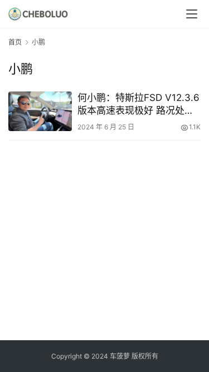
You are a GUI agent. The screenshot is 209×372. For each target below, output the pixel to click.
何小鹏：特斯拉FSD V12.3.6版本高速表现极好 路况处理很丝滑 (138, 104)
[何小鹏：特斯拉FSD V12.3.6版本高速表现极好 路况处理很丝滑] (40, 111)
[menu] (191, 14)
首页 (15, 42)
